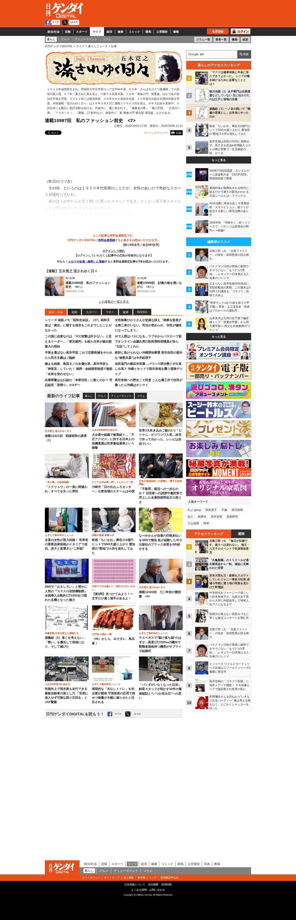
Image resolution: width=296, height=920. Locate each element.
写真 (207, 864)
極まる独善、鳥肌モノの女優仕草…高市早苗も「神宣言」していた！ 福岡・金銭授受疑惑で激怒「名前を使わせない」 (78, 369)
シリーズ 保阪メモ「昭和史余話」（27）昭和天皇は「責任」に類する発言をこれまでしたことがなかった (78, 325)
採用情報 (166, 884)
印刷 (179, 133)
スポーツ (81, 31)
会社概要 (153, 884)
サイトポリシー (91, 877)
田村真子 (211, 509)
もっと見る (219, 160)
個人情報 (128, 877)
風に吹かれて (117, 108)
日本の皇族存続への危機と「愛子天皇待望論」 (160, 482)
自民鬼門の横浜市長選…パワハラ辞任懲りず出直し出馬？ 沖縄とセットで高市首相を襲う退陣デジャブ (148, 369)
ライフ (97, 31)
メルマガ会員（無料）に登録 (86, 261)
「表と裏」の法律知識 (57, 482)
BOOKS (142, 312)
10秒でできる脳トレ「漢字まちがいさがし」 (113, 587)
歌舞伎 (202, 516)
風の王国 (157, 108)
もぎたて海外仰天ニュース (59, 535)
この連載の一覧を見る (114, 301)
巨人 (190, 516)
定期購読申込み (169, 877)
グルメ (102, 395)
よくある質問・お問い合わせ (148, 889)
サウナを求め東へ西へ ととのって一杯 (112, 482)
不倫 (224, 509)
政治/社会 (53, 31)
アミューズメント (121, 395)
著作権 (141, 877)
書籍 (176, 31)
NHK (206, 523)
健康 (120, 31)
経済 (109, 31)
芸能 (68, 31)
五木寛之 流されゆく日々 (58, 431)
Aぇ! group (194, 509)
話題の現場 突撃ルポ (103, 535)
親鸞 (81, 112)
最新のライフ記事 (63, 396)
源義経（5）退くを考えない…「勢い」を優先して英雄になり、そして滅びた (65, 642)
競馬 (148, 31)
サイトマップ (112, 877)
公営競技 (162, 31)
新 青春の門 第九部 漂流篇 (136, 112)
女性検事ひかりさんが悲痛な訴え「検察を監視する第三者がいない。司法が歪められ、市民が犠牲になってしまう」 (148, 325)
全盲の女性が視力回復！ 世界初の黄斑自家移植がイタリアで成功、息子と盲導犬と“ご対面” (66, 544)
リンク (153, 877)
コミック (134, 31)
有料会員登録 (106, 240)
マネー (110, 312)
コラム (141, 395)
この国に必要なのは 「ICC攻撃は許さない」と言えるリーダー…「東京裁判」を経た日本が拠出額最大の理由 (78, 341)
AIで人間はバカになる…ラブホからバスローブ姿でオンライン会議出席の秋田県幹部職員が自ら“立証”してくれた (148, 341)
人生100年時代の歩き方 (104, 430)
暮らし (89, 395)
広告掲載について (134, 884)
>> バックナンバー (156, 132)
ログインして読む (113, 251)
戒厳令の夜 (139, 108)
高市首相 (216, 516)
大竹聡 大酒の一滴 (102, 634)
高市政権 (237, 509)
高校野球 (232, 516)
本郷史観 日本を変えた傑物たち (62, 633)
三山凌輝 (193, 523)
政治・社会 (56, 312)
